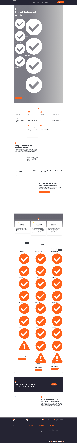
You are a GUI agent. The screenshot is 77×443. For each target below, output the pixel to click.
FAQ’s (42, 2)
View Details (18, 122)
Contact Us (46, 2)
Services (38, 2)
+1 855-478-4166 (18, 420)
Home (30, 2)
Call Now (61, 2)
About (34, 2)
